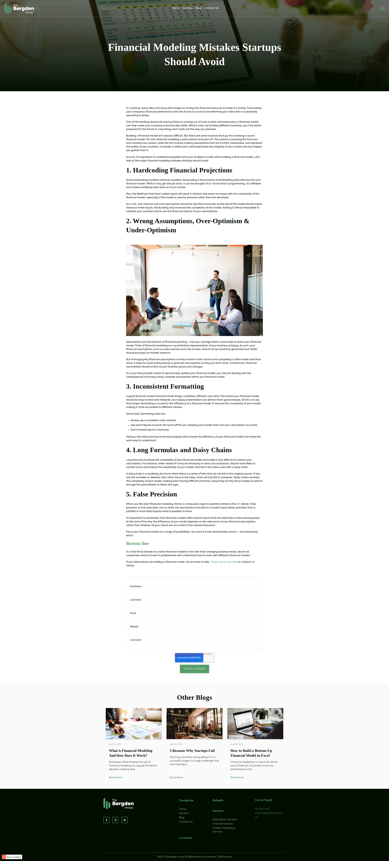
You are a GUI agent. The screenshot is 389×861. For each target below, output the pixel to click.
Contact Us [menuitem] (212, 9)
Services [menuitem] (188, 9)
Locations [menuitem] (185, 837)
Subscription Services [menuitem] (225, 819)
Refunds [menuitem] (218, 800)
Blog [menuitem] (199, 9)
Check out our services (224, 562)
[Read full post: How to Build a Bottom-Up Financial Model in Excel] (255, 723)
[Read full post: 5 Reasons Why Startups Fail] (194, 723)
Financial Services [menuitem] (223, 824)
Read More (115, 777)
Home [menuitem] (176, 9)
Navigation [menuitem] (186, 800)
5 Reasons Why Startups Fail (192, 751)
